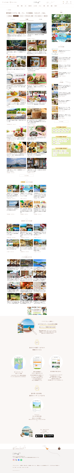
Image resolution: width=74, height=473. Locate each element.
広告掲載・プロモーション (32, 465)
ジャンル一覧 (19, 467)
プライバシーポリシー (16, 465)
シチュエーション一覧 (25, 467)
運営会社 (38, 465)
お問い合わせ (25, 465)
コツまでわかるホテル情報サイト (54, 465)
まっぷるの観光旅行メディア (44, 465)
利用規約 (21, 465)
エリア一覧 (14, 467)
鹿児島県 (9, 9)
